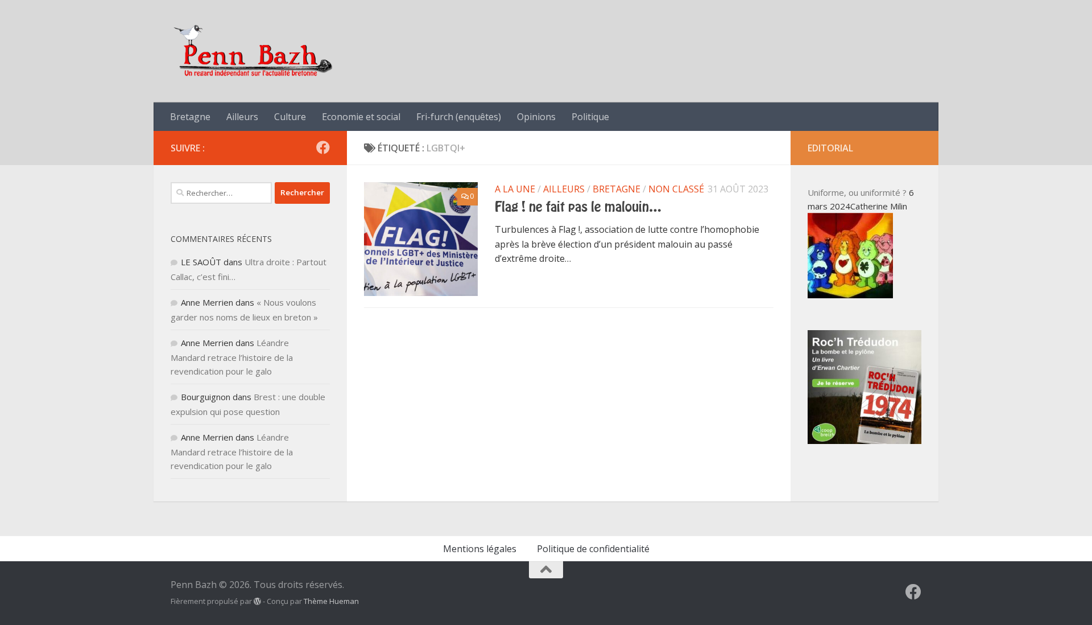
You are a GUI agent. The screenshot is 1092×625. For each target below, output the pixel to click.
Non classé (676, 189)
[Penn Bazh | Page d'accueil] (254, 51)
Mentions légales (479, 548)
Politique (590, 116)
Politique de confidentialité (593, 548)
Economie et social (361, 116)
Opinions (536, 116)
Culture (290, 116)
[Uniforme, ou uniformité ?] (850, 295)
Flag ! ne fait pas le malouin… (578, 207)
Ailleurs (242, 116)
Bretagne (190, 116)
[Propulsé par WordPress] (257, 601)
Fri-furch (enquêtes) (458, 116)
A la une (515, 189)
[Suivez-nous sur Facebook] (323, 147)
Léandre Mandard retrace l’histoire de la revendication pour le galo (232, 357)
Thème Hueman (331, 601)
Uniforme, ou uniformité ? (857, 192)
